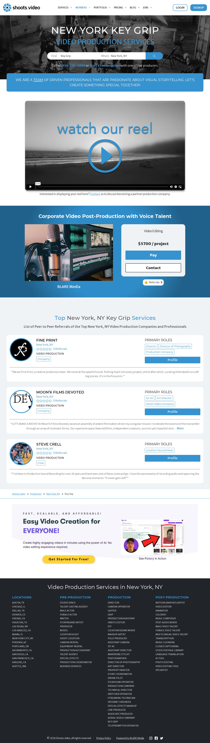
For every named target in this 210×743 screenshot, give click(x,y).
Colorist (161, 614)
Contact (95, 194)
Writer (64, 618)
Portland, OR (20, 646)
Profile (172, 360)
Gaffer (112, 610)
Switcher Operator (120, 694)
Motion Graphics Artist (170, 602)
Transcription (165, 638)
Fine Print (47, 340)
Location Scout (69, 634)
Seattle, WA (19, 666)
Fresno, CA (18, 618)
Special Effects (69, 658)
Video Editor (163, 606)
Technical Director (120, 690)
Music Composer (166, 618)
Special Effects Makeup (122, 706)
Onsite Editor (116, 622)
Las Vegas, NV (20, 626)
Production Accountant (75, 650)
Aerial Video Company (121, 718)
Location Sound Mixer (121, 630)
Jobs (145, 7)
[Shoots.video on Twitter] (161, 738)
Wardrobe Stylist (119, 654)
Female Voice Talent (168, 630)
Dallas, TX (18, 610)
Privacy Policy (103, 738)
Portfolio (100, 7)
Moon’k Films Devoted (60, 392)
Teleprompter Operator (123, 725)
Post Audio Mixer (166, 622)
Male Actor (67, 610)
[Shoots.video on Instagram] (150, 738)
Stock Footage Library (170, 650)
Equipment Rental (71, 646)
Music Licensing (165, 642)
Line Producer (117, 710)
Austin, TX (18, 602)
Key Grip (113, 721)
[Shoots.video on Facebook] (156, 738)
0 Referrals (60, 349)
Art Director (116, 666)
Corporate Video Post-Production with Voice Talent (105, 216)
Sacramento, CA (22, 650)
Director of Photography (124, 662)
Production (36, 494)
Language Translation (170, 654)
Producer (66, 626)
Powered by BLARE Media (130, 738)
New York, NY (44, 344)
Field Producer (117, 638)
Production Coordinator (76, 662)
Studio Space (68, 602)
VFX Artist (162, 670)
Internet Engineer (119, 702)
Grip (110, 614)
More (180, 428)
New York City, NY (22, 638)
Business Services (70, 666)
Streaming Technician (121, 698)
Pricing (118, 7)
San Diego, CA (20, 654)
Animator (162, 610)
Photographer (117, 658)
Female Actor (68, 614)
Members (81, 7)
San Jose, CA (19, 662)
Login (180, 7)
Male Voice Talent (167, 626)
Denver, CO (18, 614)
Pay (153, 255)
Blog (133, 7)
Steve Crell (48, 444)
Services (63, 7)
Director (113, 602)
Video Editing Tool (167, 666)
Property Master (118, 670)
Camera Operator (119, 606)
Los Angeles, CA (21, 630)
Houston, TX (19, 622)
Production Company (121, 686)
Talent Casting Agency (74, 606)
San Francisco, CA (23, 658)
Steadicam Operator (120, 682)
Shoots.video (18, 494)
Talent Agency (69, 654)
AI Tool (160, 658)
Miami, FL (17, 634)
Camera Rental (69, 642)
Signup (198, 7)
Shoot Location (69, 638)
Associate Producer (120, 714)
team (38, 80)
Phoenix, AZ (19, 642)
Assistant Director (119, 650)
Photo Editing (164, 662)
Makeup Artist (117, 634)
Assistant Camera (119, 642)
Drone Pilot (115, 678)
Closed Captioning (167, 646)
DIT (110, 626)
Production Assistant (121, 618)
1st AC (111, 646)
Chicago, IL (18, 606)
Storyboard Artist (71, 622)
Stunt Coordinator (120, 674)
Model (64, 630)
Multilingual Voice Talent (172, 634)
